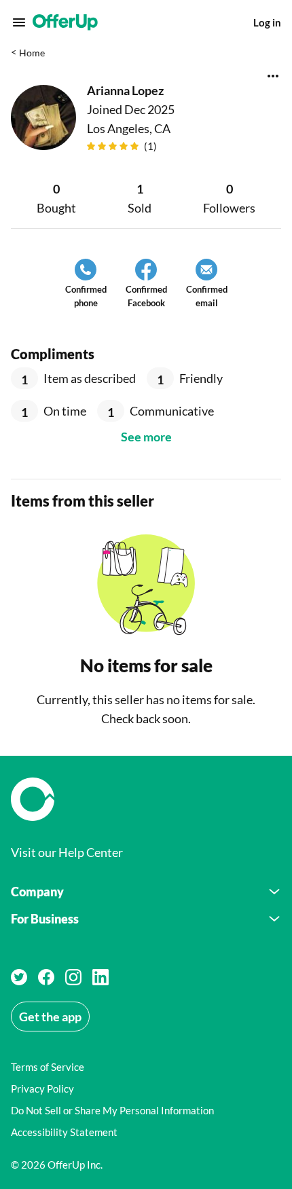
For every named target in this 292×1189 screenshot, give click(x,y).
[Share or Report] (273, 76)
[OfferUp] (65, 22)
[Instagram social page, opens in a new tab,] (73, 977)
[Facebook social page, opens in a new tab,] (46, 977)
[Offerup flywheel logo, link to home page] (146, 799)
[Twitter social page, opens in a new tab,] (19, 977)
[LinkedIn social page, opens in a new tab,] (100, 977)
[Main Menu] (19, 22)
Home (32, 52)
